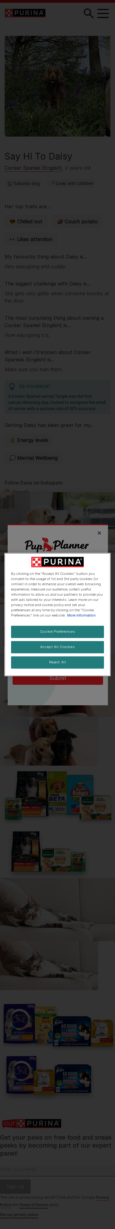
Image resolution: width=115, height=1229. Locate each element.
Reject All (57, 662)
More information (81, 615)
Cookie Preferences (57, 631)
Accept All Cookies (57, 647)
